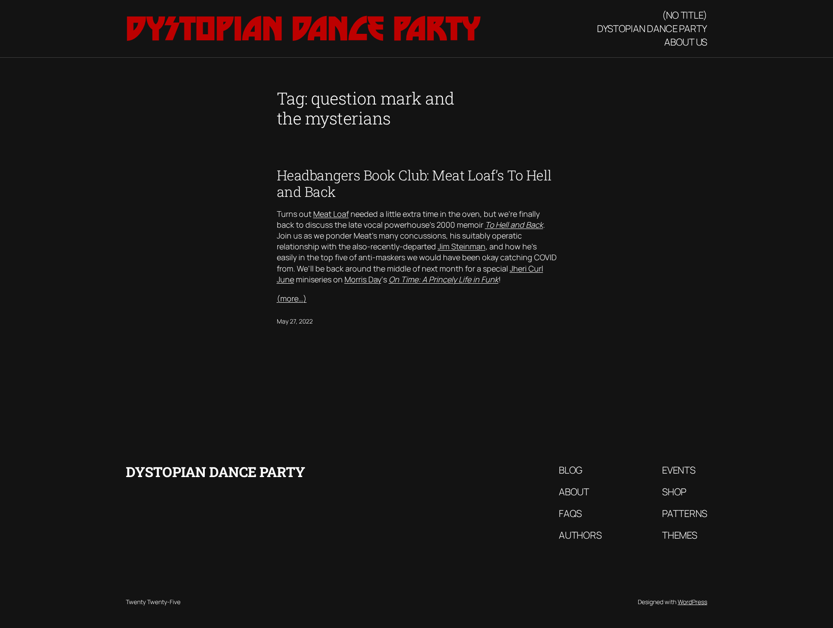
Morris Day (362, 279)
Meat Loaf (331, 214)
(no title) (684, 15)
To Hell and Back (514, 224)
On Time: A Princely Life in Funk (443, 279)
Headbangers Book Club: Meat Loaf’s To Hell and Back (414, 183)
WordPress (692, 602)
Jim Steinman (461, 246)
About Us (685, 42)
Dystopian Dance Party (303, 28)
